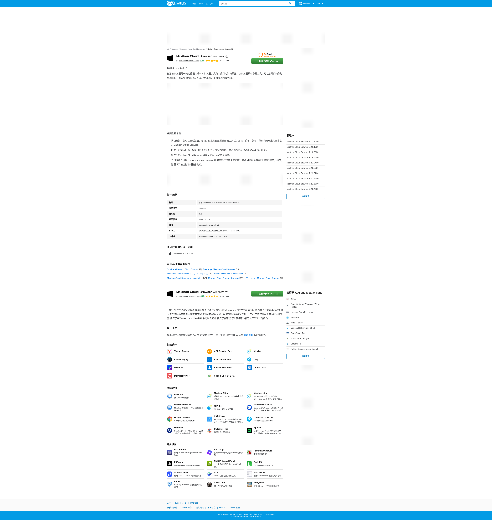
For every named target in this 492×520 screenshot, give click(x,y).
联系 (177, 503)
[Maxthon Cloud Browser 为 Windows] (170, 58)
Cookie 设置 (234, 508)
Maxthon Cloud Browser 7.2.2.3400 (302, 178)
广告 (184, 503)
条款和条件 (172, 508)
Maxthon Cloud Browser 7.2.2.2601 (302, 168)
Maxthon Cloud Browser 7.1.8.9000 (302, 152)
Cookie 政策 (186, 508)
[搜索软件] (290, 3)
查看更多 (305, 196)
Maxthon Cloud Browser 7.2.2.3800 (302, 184)
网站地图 (194, 503)
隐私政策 (200, 508)
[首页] (168, 49)
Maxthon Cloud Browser (202, 56)
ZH (318, 3)
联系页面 (248, 335)
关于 (169, 503)
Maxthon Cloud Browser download (224, 278)
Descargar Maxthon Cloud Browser (219, 269)
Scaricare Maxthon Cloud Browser (182, 269)
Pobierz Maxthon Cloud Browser (228, 274)
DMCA (222, 508)
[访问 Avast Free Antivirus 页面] (267, 55)
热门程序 (209, 4)
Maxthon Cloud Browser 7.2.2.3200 (302, 173)
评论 (201, 4)
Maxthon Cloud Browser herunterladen (184, 278)
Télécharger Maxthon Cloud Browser (262, 278)
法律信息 (211, 508)
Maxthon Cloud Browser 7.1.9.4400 (302, 157)
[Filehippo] (176, 3)
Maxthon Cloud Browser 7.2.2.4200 (302, 189)
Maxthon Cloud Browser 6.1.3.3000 (302, 142)
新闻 (194, 4)
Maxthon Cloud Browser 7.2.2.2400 (302, 163)
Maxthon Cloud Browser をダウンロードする (187, 274)
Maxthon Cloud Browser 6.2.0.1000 (302, 147)
